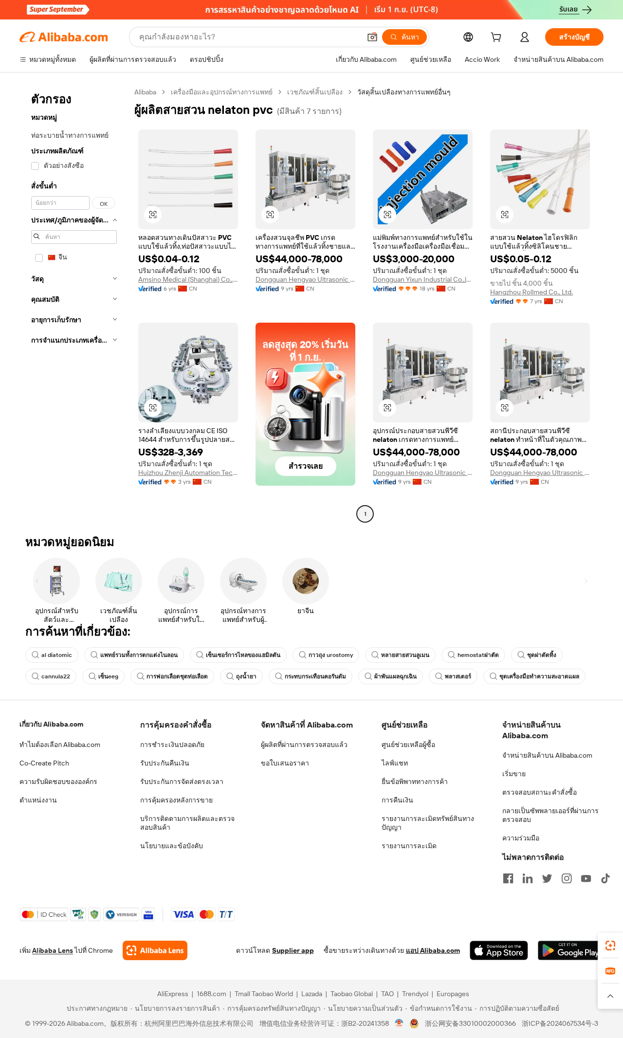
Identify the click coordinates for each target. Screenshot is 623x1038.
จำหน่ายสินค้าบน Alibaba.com (547, 755)
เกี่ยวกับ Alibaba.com (51, 724)
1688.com (211, 994)
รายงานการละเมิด (409, 846)
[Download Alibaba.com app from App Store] (499, 950)
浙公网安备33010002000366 (470, 1023)
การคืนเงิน (397, 800)
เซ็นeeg (108, 676)
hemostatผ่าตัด (478, 655)
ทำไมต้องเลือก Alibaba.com (59, 744)
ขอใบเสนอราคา (285, 763)
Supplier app (293, 950)
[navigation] (74, 304)
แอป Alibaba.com (433, 950)
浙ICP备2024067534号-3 (560, 1023)
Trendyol (415, 994)
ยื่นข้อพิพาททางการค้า (415, 781)
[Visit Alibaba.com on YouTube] (586, 878)
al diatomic (56, 655)
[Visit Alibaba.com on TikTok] (605, 878)
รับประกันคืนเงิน (164, 763)
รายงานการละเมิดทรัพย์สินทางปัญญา (428, 823)
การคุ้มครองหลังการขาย (176, 800)
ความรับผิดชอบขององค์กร (58, 781)
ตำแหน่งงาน (38, 800)
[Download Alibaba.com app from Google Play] (571, 950)
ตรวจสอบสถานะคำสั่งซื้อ (539, 792)
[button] (372, 37)
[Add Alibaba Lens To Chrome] (155, 950)
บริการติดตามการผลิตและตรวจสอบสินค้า (187, 823)
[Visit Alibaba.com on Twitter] (547, 878)
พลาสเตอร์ (458, 676)
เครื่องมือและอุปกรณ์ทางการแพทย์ (222, 92)
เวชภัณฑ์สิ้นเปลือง (315, 92)
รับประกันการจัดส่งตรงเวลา (181, 781)
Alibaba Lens (52, 950)
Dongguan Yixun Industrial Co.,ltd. (423, 279)
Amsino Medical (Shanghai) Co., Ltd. (188, 279)
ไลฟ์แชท (395, 763)
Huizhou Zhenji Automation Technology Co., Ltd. (188, 472)
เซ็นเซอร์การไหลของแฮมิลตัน (243, 655)
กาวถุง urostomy (331, 655)
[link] (610, 945)
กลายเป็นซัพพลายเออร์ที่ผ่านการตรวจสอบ (550, 815)
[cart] (498, 38)
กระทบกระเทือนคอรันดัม (315, 676)
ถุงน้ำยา (246, 676)
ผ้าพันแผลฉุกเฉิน (395, 676)
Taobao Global (351, 994)
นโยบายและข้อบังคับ (171, 846)
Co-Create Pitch (44, 763)
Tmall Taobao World (264, 994)
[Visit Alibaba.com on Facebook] (508, 878)
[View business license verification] (399, 1023)
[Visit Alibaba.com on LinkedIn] (527, 878)
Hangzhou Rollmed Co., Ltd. (531, 292)
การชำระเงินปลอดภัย (172, 744)
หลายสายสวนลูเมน (405, 655)
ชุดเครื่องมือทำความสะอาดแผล (539, 676)
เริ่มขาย (514, 774)
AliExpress (172, 994)
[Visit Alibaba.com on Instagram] (566, 878)
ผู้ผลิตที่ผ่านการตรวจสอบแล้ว (304, 744)
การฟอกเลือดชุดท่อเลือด (177, 676)
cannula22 (55, 676)
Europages (453, 994)
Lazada (311, 994)
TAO (387, 994)
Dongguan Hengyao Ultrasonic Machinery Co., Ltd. (305, 279)
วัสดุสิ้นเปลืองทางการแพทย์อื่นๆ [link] (404, 92)
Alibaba (145, 92)
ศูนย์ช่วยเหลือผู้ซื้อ (408, 744)
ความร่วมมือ (520, 838)
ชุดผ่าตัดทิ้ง (541, 655)
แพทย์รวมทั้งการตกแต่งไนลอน (139, 655)
